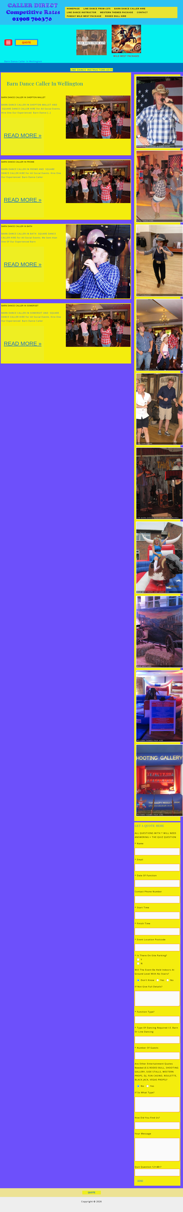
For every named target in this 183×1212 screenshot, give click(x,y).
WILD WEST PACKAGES (126, 56)
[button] (26, 42)
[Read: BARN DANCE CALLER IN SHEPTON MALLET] (98, 116)
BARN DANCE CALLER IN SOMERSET (19, 306)
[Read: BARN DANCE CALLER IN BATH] (98, 261)
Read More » (22, 142)
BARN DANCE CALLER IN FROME (17, 162)
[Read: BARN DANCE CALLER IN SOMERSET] (98, 325)
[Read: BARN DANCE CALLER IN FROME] (98, 181)
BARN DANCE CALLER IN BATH (16, 226)
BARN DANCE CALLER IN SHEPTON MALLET (23, 97)
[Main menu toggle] (8, 42)
